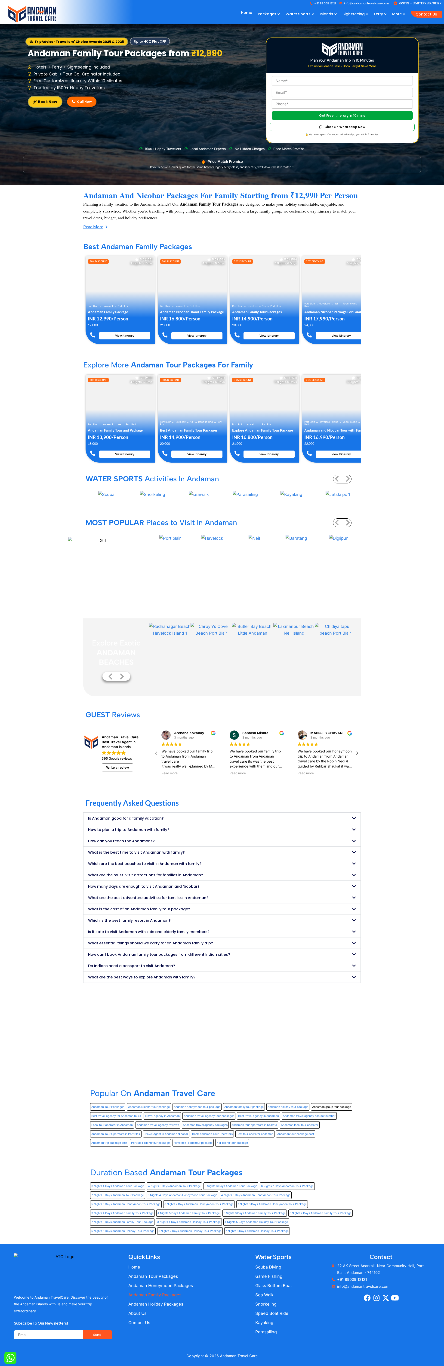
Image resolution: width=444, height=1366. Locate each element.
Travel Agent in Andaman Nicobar (166, 1134)
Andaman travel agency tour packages (209, 1116)
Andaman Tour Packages (107, 1107)
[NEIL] (254, 538)
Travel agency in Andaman (162, 1116)
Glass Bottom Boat (273, 1285)
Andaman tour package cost (295, 1134)
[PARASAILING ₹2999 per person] (245, 495)
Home (134, 1267)
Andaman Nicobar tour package (149, 1107)
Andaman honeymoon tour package (197, 1107)
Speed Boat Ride (271, 1313)
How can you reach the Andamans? (121, 841)
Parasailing (266, 1331)
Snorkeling (266, 1304)
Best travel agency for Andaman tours (116, 1116)
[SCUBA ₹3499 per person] (106, 495)
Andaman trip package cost (109, 1142)
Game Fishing (268, 1276)
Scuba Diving (268, 1267)
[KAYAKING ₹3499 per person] (291, 495)
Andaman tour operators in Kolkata (254, 1125)
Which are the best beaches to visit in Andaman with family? (144, 863)
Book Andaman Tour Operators (212, 1134)
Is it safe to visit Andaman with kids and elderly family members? (149, 931)
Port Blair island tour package (150, 1142)
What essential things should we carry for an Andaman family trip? (150, 943)
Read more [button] (173, 773)
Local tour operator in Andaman (112, 1125)
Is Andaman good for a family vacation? (126, 818)
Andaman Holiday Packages (155, 1304)
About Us (137, 1313)
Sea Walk (264, 1294)
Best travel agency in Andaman (258, 1116)
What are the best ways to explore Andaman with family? (141, 977)
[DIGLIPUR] (339, 538)
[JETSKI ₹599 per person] (337, 495)
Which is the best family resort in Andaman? (129, 920)
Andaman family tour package (244, 1107)
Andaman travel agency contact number (309, 1116)
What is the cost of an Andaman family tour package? (139, 909)
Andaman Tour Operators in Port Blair (115, 1134)
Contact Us (139, 1322)
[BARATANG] (296, 538)
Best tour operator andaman (255, 1134)
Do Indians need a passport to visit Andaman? (131, 965)
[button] (76, 42)
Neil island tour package (232, 1142)
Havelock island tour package (193, 1142)
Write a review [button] (117, 767)
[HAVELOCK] (212, 538)
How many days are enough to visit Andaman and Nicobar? (144, 886)
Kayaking (264, 1322)
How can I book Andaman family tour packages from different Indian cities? (159, 954)
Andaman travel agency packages (205, 1125)
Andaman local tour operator (299, 1125)
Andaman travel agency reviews (158, 1125)
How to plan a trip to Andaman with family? (128, 829)
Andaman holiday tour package (288, 1107)
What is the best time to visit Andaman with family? (136, 852)
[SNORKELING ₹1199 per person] (153, 495)
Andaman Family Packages (155, 1294)
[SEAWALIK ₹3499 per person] (199, 495)
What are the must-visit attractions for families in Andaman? (145, 875)
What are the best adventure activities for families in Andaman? (148, 897)
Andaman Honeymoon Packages (160, 1285)
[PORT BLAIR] (170, 538)
